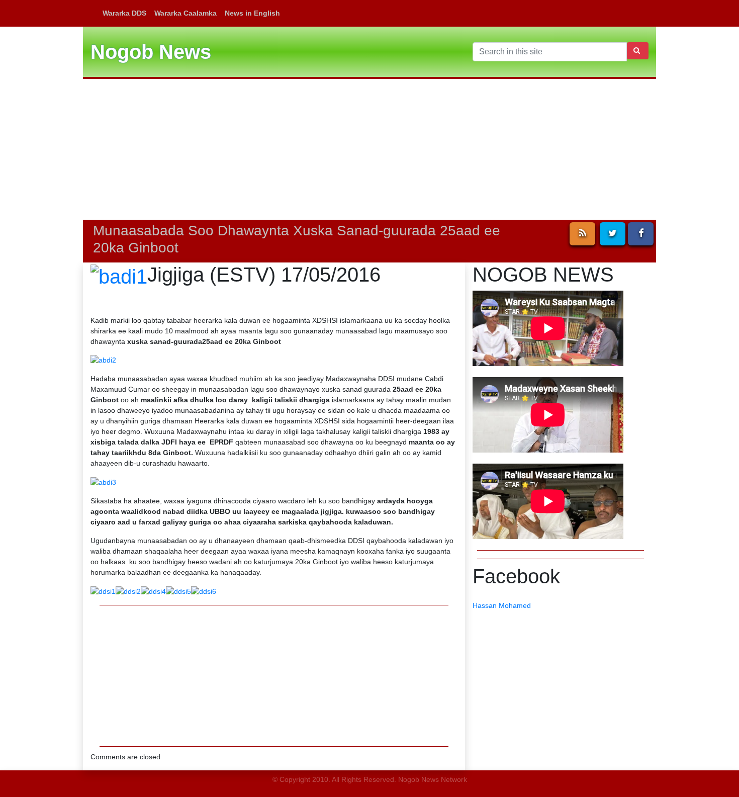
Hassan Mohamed (502, 605)
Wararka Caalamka (185, 13)
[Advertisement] (369, 149)
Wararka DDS (124, 13)
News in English (252, 13)
